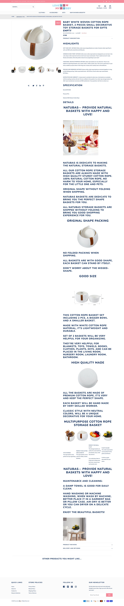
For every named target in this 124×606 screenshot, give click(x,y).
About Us (13, 588)
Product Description (71, 38)
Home (12, 16)
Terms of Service (32, 593)
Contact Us (14, 591)
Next (59, 71)
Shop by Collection (15, 593)
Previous (13, 71)
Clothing (42, 12)
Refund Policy (32, 588)
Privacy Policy (32, 586)
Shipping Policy (32, 591)
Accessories (53, 12)
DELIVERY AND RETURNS (71, 548)
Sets (63, 12)
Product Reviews (70, 544)
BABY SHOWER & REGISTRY (77, 12)
